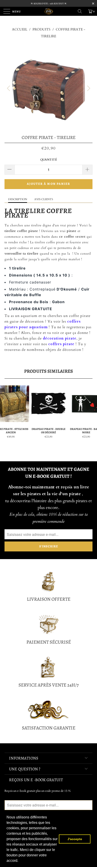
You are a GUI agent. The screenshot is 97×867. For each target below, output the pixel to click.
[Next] (88, 88)
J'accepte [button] (74, 839)
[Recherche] (81, 11)
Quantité (48, 160)
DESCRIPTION (17, 199)
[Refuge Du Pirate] (48, 11)
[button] (20, 861)
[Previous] (9, 88)
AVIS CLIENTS (43, 199)
